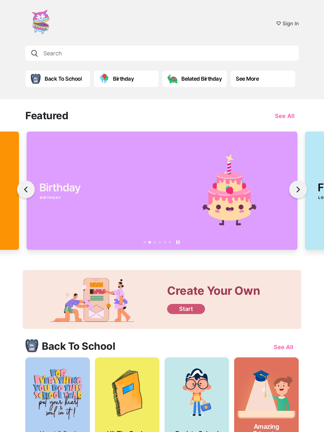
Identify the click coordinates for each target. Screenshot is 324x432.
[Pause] (178, 242)
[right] (298, 189)
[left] (26, 189)
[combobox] (162, 53)
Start (186, 308)
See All (285, 116)
